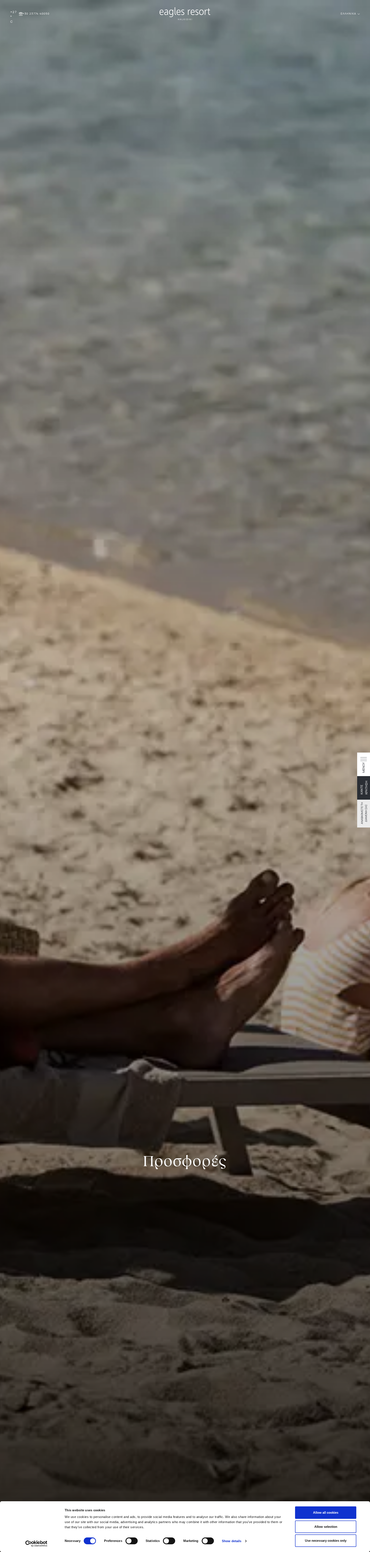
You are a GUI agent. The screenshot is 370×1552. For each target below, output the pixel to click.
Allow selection (325, 1526)
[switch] (131, 1540)
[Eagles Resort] (185, 13)
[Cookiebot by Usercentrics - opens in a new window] (36, 1543)
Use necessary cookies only (325, 1540)
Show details (231, 1541)
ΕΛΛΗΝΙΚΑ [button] (349, 13)
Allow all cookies (325, 1512)
